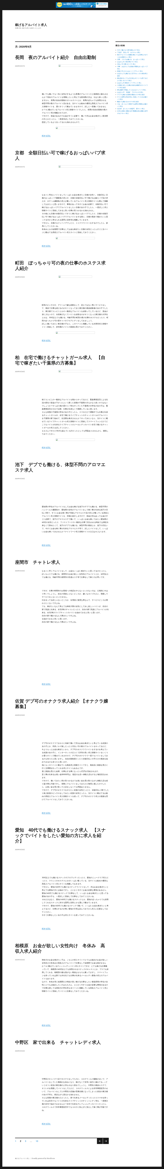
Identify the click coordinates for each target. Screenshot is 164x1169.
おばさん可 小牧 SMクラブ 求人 (127, 62)
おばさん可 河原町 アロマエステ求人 (130, 92)
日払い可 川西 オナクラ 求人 (126, 64)
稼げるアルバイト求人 (31, 24)
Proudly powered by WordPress (43, 1158)
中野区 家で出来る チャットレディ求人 (58, 1042)
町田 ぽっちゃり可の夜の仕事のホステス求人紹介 (60, 265)
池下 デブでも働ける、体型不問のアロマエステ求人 (60, 467)
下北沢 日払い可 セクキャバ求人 (128, 52)
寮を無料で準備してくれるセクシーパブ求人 (131, 90)
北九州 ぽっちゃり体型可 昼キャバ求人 (131, 109)
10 (37, 1141)
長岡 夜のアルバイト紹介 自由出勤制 (55, 57)
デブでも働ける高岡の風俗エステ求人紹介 (131, 95)
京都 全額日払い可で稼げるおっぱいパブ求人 (60, 155)
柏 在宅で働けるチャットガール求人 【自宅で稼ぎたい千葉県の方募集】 (60, 360)
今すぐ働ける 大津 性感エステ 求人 (128, 50)
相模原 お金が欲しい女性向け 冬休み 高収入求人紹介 (60, 948)
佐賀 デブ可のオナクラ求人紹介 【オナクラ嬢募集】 (61, 703)
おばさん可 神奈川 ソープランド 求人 (129, 83)
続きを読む (46, 136)
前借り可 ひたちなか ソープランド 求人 (130, 71)
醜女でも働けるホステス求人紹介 (128, 102)
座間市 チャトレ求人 (37, 562)
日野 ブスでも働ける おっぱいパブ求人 (131, 59)
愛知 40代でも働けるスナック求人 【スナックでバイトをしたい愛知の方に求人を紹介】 (60, 835)
